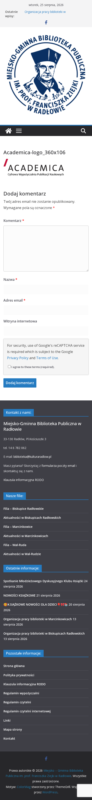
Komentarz (13, 220)
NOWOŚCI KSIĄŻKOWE (19, 595)
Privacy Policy (17, 358)
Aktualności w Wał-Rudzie (22, 554)
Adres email (14, 300)
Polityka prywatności (18, 675)
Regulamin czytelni (17, 702)
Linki (6, 720)
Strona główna (14, 666)
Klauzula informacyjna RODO (23, 480)
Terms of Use (47, 358)
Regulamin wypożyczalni (21, 693)
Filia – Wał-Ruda (14, 545)
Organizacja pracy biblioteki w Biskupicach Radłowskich (44, 633)
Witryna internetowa (20, 321)
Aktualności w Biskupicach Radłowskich (32, 518)
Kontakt (9, 738)
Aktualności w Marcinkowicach (25, 536)
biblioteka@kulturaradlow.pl (32, 457)
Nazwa (10, 279)
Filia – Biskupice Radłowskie (23, 509)
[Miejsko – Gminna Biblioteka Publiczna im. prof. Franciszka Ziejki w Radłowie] (8, 131)
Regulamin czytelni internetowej (27, 711)
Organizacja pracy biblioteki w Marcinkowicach (45, 14)
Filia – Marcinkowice (18, 527)
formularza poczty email (58, 466)
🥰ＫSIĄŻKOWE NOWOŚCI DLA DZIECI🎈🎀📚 (35, 604)
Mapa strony (12, 729)
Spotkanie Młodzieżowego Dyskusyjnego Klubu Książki (43, 581)
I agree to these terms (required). (33, 367)
